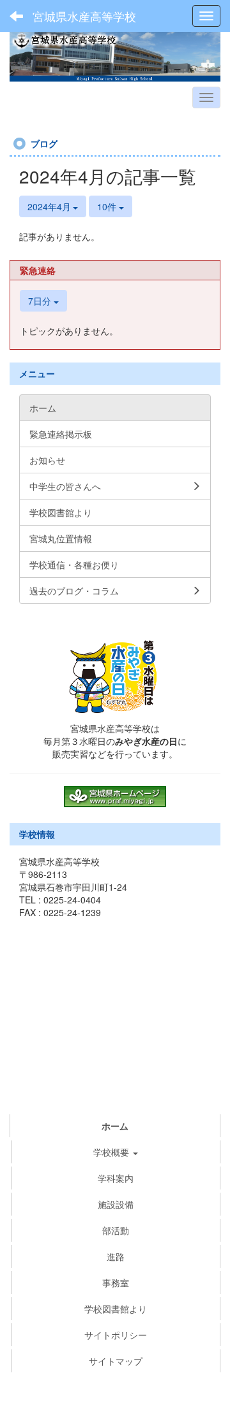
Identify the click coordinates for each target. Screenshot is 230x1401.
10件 (108, 206)
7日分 (41, 300)
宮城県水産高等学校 (84, 16)
